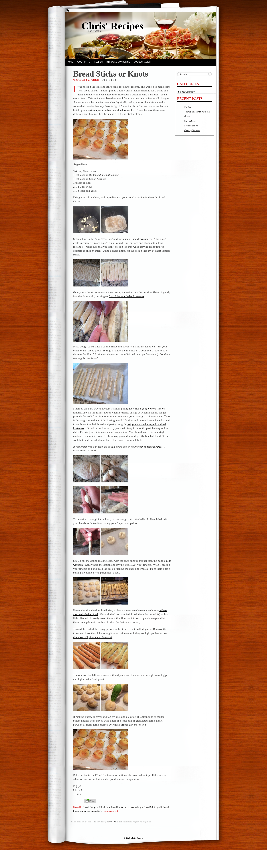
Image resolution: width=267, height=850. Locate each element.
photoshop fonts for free (147, 446)
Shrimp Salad (190, 121)
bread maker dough (133, 807)
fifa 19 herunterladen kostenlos (126, 296)
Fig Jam (187, 107)
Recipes (98, 62)
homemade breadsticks (91, 811)
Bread (86, 807)
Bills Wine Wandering (118, 62)
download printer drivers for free (127, 724)
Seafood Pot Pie (191, 125)
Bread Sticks (150, 807)
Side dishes (104, 807)
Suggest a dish (142, 62)
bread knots (117, 807)
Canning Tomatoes (192, 130)
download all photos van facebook (92, 637)
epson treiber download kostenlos (115, 110)
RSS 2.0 (112, 822)
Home (70, 62)
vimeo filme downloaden (137, 238)
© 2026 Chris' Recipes (133, 838)
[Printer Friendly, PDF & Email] (90, 800)
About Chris (83, 62)
